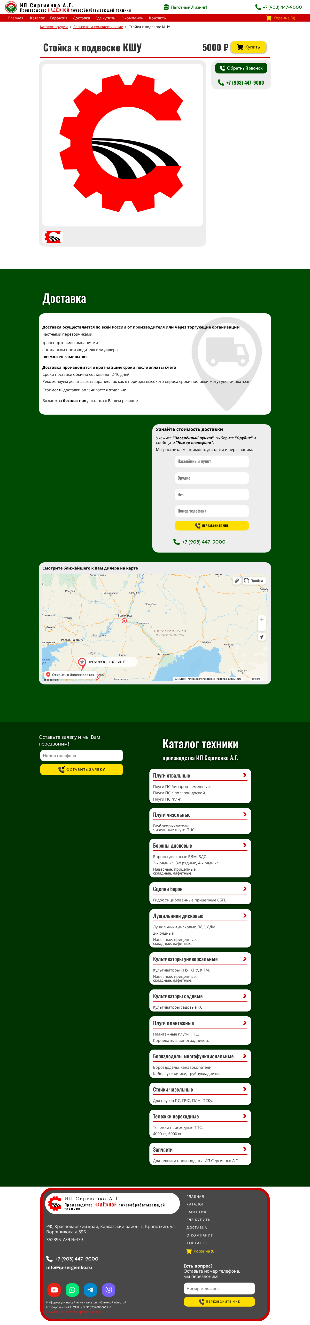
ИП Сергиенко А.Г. (47, 5)
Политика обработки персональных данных (77, 1312)
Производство (45, 10)
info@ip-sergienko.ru (69, 1267)
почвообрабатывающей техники (101, 10)
